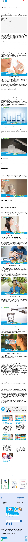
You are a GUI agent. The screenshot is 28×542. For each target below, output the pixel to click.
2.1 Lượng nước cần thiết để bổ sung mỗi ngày (8, 21)
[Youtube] (10, 411)
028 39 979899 (4, 533)
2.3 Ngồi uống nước (4, 23)
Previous (1, 484)
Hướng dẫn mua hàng (20, 498)
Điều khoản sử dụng (4, 502)
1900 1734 (7, 533)
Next (26, 484)
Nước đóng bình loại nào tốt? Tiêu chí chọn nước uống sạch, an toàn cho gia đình (20, 442)
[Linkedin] (9, 411)
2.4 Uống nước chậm (5, 24)
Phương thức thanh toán (20, 502)
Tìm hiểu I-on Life (3, 498)
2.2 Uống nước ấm (4, 22)
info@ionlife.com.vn (13, 533)
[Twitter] (7, 411)
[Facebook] (6, 411)
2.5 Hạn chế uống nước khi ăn (6, 25)
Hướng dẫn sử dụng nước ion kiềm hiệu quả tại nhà (7, 441)
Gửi (21, 520)
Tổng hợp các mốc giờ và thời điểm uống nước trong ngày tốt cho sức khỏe (7, 423)
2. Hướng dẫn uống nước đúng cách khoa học (7, 20)
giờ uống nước (21, 202)
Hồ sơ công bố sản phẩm (4, 503)
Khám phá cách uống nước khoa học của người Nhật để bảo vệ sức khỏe (7, 460)
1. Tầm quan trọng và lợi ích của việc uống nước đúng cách (9, 19)
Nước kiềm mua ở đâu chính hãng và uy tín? (20, 423)
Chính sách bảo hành (20, 503)
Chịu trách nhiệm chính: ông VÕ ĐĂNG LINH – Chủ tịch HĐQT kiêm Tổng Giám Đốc (12, 529)
